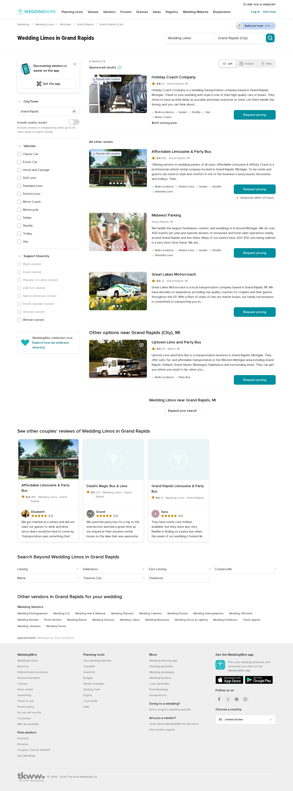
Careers (22, 683)
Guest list (89, 672)
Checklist (89, 666)
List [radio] (230, 63)
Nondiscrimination (28, 678)
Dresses (142, 12)
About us (23, 666)
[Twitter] (227, 699)
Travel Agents (251, 619)
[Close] (75, 64)
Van (25, 242)
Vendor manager (93, 683)
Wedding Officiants (241, 613)
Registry (172, 12)
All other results (101, 142)
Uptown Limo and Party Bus (176, 342)
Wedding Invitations (225, 619)
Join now (269, 12)
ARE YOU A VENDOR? (261, 4)
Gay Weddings (26, 755)
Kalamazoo (90, 569)
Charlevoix (156, 578)
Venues (93, 12)
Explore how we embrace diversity (50, 345)
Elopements (222, 12)
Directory (23, 738)
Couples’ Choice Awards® (33, 750)
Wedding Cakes (130, 619)
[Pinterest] (236, 699)
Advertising (24, 695)
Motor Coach (32, 202)
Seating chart (91, 689)
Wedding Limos (45, 24)
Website (195, 12)
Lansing (22, 569)
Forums (126, 12)
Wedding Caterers (150, 613)
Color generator (159, 683)
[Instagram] (245, 699)
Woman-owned (33, 320)
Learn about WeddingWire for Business (174, 724)
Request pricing (254, 115)
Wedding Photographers (32, 613)
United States (234, 719)
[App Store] (229, 683)
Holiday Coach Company (174, 77)
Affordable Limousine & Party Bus (181, 151)
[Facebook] (219, 699)
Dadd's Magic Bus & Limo (107, 486)
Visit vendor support (162, 729)
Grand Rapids (85, 24)
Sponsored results (102, 67)
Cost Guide (90, 701)
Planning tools (72, 12)
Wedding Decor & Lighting (191, 619)
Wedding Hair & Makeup (90, 613)
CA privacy (24, 718)
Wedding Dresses (103, 619)
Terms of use (25, 701)
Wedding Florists (177, 613)
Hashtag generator (161, 666)
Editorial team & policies (32, 672)
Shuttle (28, 226)
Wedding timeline (160, 678)
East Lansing (157, 569)
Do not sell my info (29, 712)
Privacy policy (25, 706)
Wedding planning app (163, 660)
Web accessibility (28, 724)
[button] (74, 111)
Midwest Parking (166, 215)
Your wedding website (97, 660)
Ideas (157, 12)
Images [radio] (249, 63)
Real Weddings (158, 689)
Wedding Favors (56, 626)
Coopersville (223, 569)
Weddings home (27, 660)
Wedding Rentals (28, 619)
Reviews (22, 744)
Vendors (109, 12)
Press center (25, 689)
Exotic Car (30, 162)
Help (86, 706)
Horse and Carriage (36, 170)
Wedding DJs (61, 613)
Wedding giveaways (161, 672)
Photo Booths (53, 619)
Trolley (27, 234)
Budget (87, 678)
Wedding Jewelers (29, 626)
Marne (21, 578)
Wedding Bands (77, 619)
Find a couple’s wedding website (170, 709)
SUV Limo (29, 178)
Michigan (66, 24)
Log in (255, 12)
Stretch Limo (31, 194)
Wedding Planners (122, 613)
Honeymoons (158, 695)
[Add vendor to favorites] (141, 80)
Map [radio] (269, 63)
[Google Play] (259, 683)
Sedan (27, 218)
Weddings (23, 24)
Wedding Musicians (157, 619)
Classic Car (30, 154)
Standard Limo (33, 186)
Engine (87, 695)
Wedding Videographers (208, 613)
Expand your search (182, 411)
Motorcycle (30, 210)
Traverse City (92, 578)
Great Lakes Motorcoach (174, 274)
